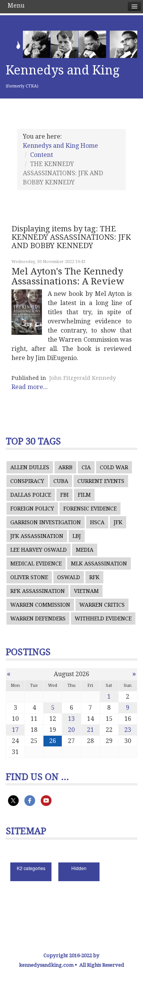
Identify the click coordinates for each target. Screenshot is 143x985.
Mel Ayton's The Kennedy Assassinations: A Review (67, 276)
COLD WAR (114, 467)
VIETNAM (86, 591)
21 (90, 729)
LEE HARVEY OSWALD (38, 550)
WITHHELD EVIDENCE (103, 618)
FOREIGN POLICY (32, 508)
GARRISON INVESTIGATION (45, 522)
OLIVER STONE (29, 577)
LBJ (76, 536)
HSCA (97, 522)
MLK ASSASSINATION (99, 563)
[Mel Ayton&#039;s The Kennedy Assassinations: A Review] (26, 312)
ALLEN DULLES (29, 467)
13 (71, 718)
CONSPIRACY (27, 481)
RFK (94, 577)
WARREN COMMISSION (40, 605)
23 (127, 729)
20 (71, 729)
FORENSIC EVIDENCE (90, 508)
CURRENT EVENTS (100, 481)
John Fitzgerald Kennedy (82, 378)
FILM (84, 495)
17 (15, 729)
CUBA (60, 481)
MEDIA (84, 550)
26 (52, 740)
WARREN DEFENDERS (38, 618)
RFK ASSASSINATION (37, 591)
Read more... (29, 387)
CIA (86, 467)
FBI (64, 495)
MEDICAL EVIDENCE (36, 563)
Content (41, 154)
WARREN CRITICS (102, 605)
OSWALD (68, 577)
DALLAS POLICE (30, 495)
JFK (118, 522)
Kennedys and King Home (60, 145)
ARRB (65, 467)
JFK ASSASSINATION (36, 536)
